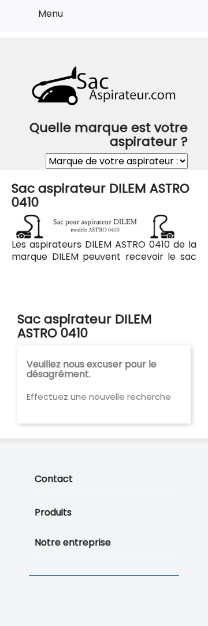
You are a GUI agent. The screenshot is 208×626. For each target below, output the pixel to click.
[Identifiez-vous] (156, 18)
